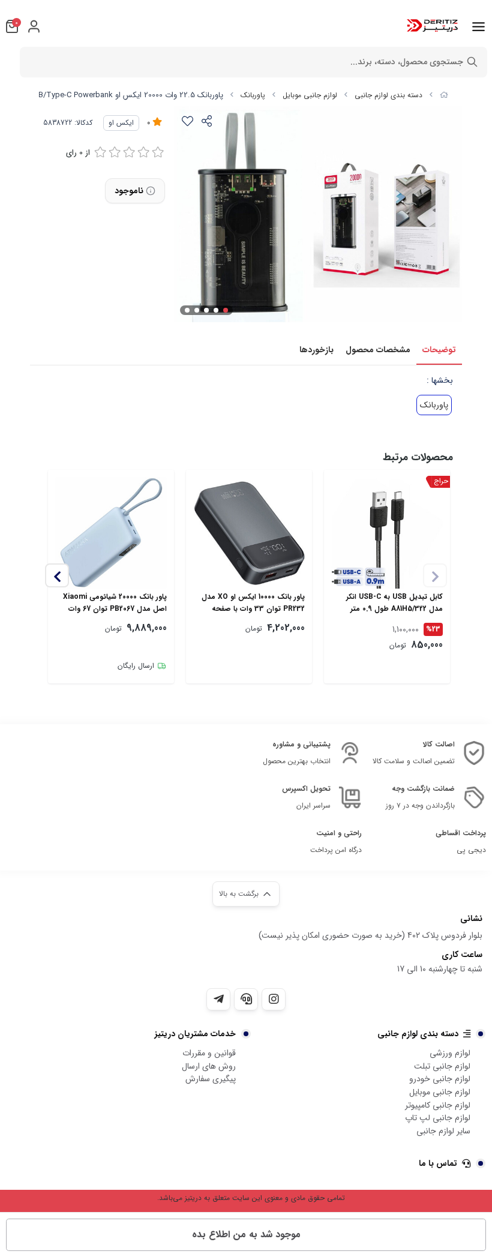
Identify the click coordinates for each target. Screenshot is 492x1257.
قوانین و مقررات (209, 1053)
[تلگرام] (218, 999)
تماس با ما (438, 1163)
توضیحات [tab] (439, 349)
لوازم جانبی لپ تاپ (437, 1117)
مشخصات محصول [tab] (378, 349)
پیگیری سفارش (210, 1078)
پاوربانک (253, 95)
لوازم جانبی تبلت (442, 1066)
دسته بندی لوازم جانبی (388, 95)
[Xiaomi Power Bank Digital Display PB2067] (111, 533)
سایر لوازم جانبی (443, 1131)
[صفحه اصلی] (444, 95)
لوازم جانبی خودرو (439, 1078)
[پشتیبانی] (246, 999)
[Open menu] (478, 26)
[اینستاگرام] (274, 999)
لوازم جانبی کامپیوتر (437, 1105)
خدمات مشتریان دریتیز (195, 1034)
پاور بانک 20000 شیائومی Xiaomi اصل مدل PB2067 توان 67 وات (115, 602)
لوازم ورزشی (450, 1053)
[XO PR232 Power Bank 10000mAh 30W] (249, 533)
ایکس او (121, 122)
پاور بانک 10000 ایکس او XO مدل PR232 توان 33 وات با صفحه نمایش (253, 603)
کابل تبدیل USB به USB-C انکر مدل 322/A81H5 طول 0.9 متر (394, 602)
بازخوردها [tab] (316, 349)
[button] (57, 575)
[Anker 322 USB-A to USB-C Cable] (387, 533)
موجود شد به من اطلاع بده (246, 1234)
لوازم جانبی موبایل (310, 95)
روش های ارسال (209, 1066)
